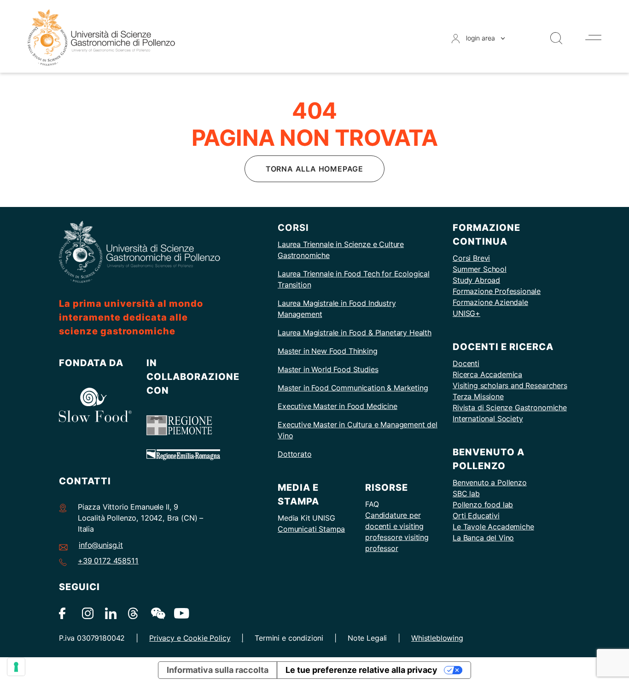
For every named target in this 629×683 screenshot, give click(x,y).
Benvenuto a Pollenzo (490, 482)
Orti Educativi (476, 515)
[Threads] (134, 613)
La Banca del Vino (483, 537)
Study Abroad (476, 280)
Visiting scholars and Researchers (510, 385)
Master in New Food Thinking (328, 351)
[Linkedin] (110, 613)
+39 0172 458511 (108, 560)
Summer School (480, 269)
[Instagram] (87, 613)
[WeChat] (157, 613)
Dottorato (295, 454)
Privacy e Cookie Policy (189, 638)
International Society (488, 418)
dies (371, 369)
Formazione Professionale (497, 291)
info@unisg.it (101, 545)
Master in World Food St (319, 369)
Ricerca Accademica (487, 374)
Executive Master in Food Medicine (337, 406)
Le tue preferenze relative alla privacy (361, 670)
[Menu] (593, 37)
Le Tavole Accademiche (493, 526)
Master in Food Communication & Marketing (353, 387)
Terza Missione (478, 396)
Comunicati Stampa (311, 529)
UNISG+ (466, 313)
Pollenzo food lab (483, 504)
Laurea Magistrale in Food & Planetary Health (354, 332)
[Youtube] (180, 613)
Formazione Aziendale (490, 302)
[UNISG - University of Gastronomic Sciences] (101, 37)
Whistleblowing (437, 638)
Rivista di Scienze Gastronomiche (510, 407)
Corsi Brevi (471, 258)
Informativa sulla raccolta (217, 670)
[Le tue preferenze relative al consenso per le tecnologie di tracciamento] (16, 667)
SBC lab (466, 493)
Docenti (466, 363)
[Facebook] (64, 613)
